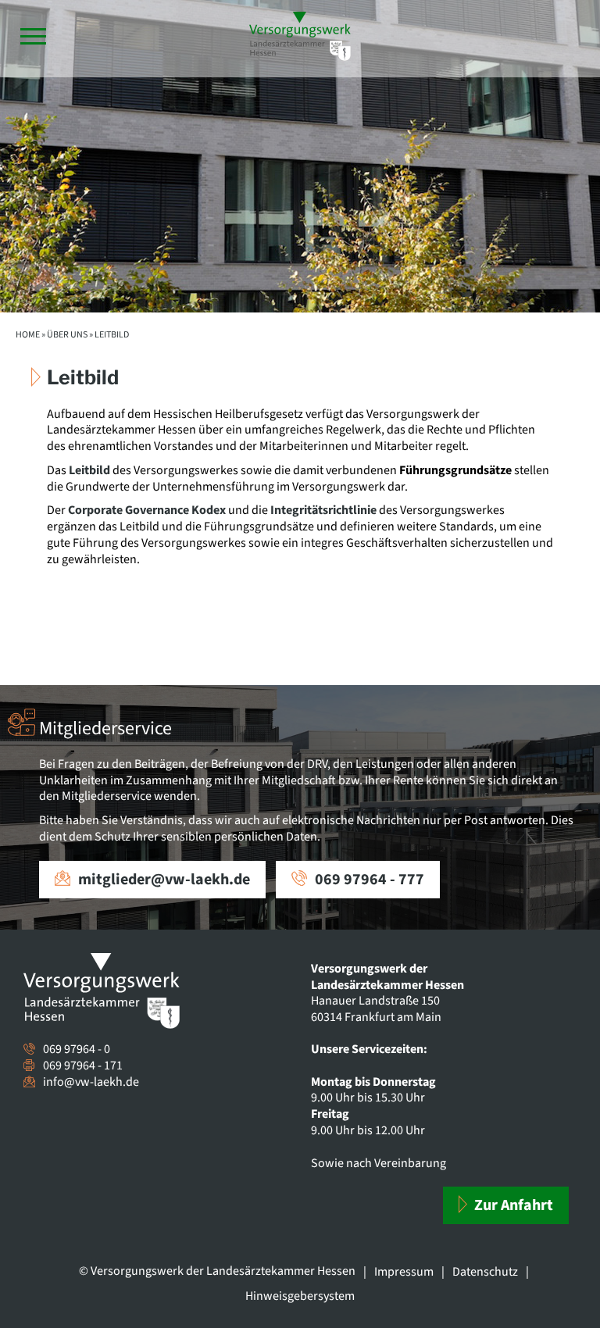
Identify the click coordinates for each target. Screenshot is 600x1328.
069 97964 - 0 (76, 1049)
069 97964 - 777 (369, 880)
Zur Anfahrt (512, 1205)
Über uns (67, 334)
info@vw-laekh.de (91, 1082)
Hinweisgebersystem (300, 1296)
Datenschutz (485, 1271)
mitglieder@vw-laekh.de (164, 880)
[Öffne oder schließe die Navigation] (33, 36)
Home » (30, 334)
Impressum (404, 1271)
